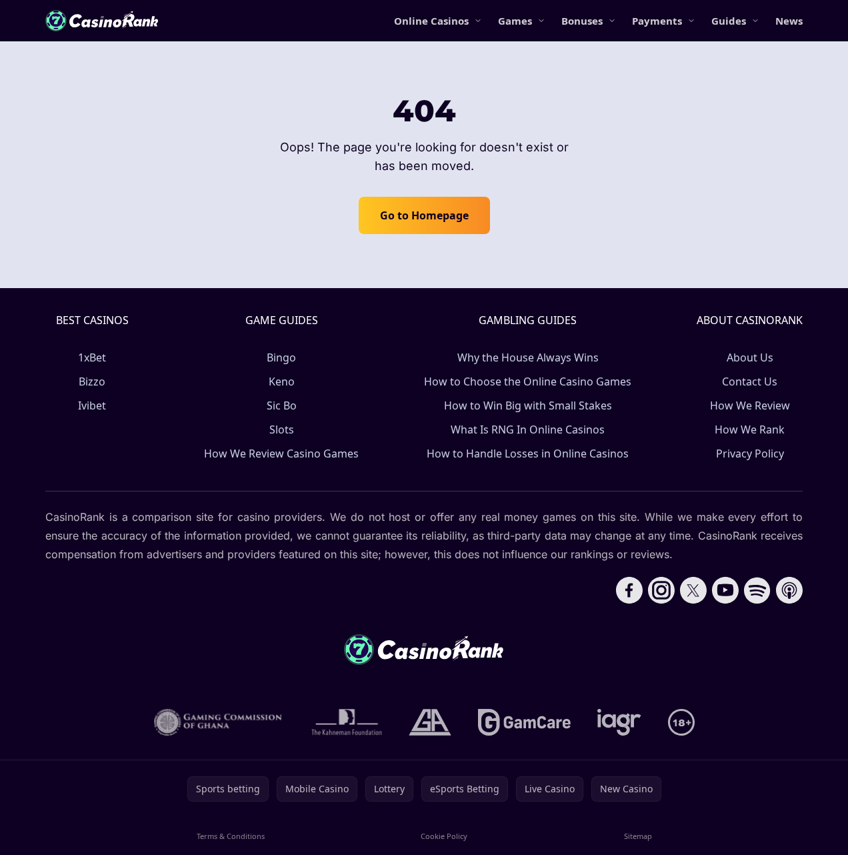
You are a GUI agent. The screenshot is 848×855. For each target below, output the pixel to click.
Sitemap (638, 836)
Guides (728, 20)
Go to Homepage (424, 215)
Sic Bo (282, 405)
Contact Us (749, 381)
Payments (657, 20)
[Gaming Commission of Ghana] (219, 722)
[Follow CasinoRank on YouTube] (725, 590)
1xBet (92, 357)
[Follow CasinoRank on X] (693, 590)
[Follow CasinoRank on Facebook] (629, 590)
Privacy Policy (750, 453)
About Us (750, 357)
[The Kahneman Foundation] (346, 722)
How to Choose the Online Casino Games (527, 381)
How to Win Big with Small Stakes (528, 405)
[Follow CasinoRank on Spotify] (757, 590)
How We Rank (750, 429)
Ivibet (92, 405)
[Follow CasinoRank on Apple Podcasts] (789, 590)
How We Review (750, 405)
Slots (281, 429)
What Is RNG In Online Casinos (528, 429)
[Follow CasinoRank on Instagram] (661, 590)
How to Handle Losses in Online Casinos (528, 453)
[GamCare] (524, 722)
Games (515, 20)
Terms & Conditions (231, 836)
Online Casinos (431, 20)
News (789, 20)
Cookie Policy (444, 836)
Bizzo (92, 381)
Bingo (281, 357)
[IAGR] (619, 722)
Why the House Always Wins (528, 357)
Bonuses (582, 20)
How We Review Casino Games (281, 453)
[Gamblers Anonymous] (430, 722)
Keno (282, 381)
